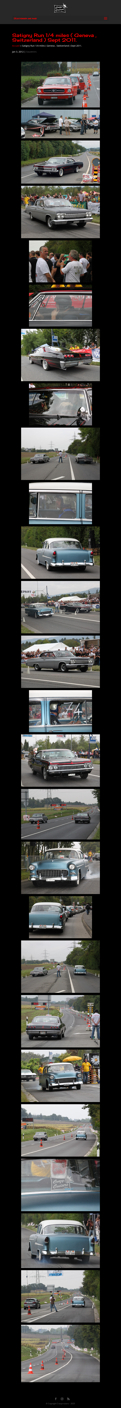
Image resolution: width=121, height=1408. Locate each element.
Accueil (16, 45)
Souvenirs (31, 51)
